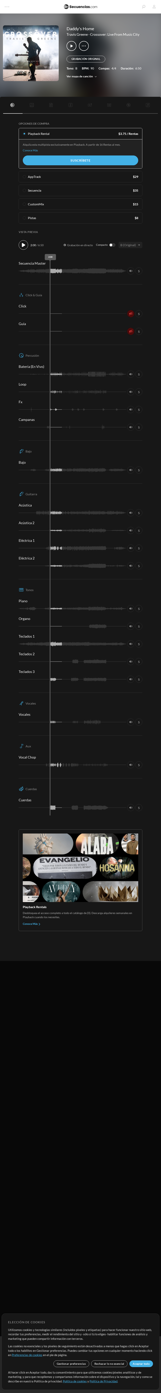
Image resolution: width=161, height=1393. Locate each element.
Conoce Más (30, 150)
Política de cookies (75, 1381)
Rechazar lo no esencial (109, 1363)
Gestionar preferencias (71, 1363)
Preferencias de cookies (27, 1355)
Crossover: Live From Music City (114, 34)
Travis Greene (77, 34)
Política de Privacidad (103, 1381)
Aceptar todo (141, 1363)
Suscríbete (80, 160)
